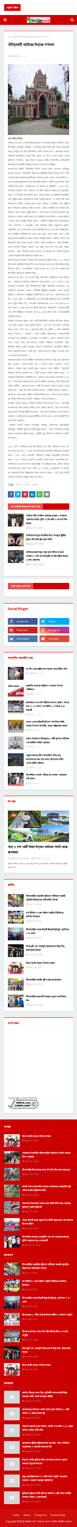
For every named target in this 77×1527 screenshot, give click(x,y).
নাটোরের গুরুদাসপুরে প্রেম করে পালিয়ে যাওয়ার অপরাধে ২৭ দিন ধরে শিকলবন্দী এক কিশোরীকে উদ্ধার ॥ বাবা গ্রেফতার (47, 555)
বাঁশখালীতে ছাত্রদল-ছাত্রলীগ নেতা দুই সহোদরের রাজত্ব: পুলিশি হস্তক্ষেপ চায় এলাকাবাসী (45, 1238)
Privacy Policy (58, 1515)
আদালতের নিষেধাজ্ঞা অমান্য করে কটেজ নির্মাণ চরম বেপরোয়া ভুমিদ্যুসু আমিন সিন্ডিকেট (46, 1205)
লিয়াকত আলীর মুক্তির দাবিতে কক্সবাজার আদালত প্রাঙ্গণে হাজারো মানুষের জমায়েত (45, 1461)
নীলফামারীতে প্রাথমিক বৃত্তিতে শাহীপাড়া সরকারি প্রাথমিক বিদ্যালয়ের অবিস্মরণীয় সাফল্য (45, 897)
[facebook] (23, 621)
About (26, 1515)
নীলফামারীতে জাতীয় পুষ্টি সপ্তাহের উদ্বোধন (43, 979)
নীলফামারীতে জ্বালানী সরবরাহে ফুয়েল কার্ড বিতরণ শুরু (46, 998)
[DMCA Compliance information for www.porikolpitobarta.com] (23, 1107)
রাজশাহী (16, 36)
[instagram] (54, 630)
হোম (9, 36)
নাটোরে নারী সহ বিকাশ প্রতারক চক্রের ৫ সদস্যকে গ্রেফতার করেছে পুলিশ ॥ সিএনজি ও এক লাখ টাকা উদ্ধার (46, 519)
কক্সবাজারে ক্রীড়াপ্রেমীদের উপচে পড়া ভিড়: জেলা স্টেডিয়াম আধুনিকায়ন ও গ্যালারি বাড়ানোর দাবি (45, 1444)
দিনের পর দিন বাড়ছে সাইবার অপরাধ (40, 963)
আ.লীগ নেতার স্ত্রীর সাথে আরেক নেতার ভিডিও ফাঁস (46, 668)
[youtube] (54, 638)
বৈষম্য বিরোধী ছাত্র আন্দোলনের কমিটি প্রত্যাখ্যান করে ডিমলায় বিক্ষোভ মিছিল (47, 1222)
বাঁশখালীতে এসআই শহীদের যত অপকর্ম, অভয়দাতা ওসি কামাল (46, 776)
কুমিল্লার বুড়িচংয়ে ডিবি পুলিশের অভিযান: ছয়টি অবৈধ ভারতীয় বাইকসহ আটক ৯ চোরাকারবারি (46, 1495)
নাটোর (18, 484)
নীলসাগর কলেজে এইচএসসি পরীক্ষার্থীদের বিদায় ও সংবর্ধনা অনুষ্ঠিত (45, 1333)
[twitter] (54, 621)
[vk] (23, 638)
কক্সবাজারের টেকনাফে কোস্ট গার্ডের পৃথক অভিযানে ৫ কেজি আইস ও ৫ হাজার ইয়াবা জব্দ (45, 1411)
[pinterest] (23, 630)
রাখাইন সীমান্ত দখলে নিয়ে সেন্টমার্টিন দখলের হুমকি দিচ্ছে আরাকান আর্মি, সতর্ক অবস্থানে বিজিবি (44, 1394)
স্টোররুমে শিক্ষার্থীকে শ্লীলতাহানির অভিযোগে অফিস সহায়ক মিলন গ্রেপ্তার (46, 1155)
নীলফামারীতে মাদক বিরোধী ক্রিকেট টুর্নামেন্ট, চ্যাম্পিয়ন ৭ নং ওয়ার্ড (47, 931)
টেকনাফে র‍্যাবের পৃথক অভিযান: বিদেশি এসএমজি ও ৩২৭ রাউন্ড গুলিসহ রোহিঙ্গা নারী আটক (47, 1428)
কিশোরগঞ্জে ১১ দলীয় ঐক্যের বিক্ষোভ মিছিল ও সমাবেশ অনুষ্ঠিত (47, 1314)
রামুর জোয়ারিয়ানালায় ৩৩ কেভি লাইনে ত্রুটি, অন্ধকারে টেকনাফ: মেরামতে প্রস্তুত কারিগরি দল (44, 1478)
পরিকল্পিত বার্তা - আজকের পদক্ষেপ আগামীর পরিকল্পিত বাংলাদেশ (48, 1521)
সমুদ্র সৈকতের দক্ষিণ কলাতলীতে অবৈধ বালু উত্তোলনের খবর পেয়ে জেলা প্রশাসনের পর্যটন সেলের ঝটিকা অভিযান (44, 759)
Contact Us (40, 1515)
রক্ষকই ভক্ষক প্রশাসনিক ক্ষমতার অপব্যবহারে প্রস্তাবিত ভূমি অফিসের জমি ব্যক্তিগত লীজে (46, 1188)
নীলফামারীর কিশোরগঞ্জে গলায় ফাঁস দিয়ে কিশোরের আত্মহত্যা (46, 1169)
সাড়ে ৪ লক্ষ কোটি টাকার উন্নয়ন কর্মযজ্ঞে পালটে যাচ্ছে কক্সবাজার (38, 849)
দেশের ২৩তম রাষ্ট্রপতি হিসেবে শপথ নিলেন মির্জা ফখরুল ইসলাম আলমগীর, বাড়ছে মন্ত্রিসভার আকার (46, 723)
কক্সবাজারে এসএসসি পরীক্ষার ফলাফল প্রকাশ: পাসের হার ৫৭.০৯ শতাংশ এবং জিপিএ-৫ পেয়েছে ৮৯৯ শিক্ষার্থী (47, 706)
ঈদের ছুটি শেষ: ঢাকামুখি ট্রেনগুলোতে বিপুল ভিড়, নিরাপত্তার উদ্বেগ (45, 948)
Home (16, 1515)
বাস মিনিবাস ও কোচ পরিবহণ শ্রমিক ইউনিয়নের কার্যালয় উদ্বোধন (44, 914)
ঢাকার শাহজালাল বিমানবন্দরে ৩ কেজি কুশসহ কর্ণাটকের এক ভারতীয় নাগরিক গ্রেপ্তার (47, 740)
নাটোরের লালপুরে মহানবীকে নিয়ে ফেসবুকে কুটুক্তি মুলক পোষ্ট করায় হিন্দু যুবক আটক (46, 537)
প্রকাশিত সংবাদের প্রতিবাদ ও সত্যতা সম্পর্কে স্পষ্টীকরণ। (44, 687)
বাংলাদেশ (26, 484)
